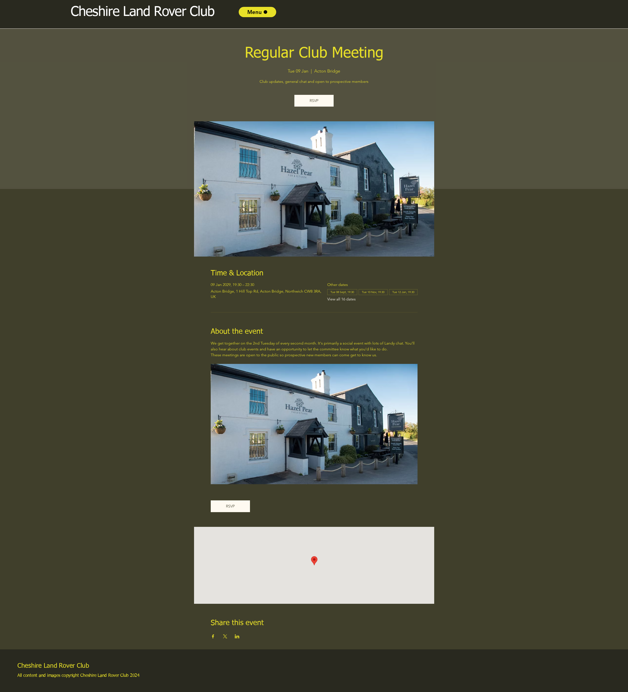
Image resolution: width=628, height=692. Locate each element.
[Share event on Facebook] (213, 636)
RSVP (314, 100)
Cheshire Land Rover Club (53, 666)
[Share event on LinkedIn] (237, 636)
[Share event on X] (225, 636)
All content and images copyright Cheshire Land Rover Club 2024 (78, 675)
